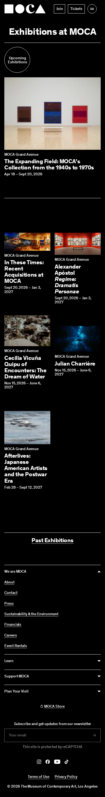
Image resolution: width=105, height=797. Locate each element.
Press (9, 603)
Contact (11, 593)
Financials (12, 624)
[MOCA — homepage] (25, 8)
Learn (8, 661)
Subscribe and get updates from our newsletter (52, 724)
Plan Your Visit (16, 691)
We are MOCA (15, 571)
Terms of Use (38, 777)
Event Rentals (15, 646)
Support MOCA (16, 676)
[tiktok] (66, 762)
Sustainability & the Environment (31, 614)
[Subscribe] (94, 735)
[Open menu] (92, 8)
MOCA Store (54, 706)
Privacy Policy (66, 777)
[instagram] (39, 762)
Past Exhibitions (53, 540)
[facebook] (48, 762)
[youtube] (57, 762)
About (9, 582)
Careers (10, 635)
